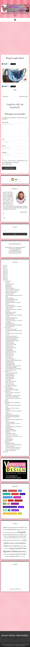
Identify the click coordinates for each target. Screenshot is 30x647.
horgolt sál (9, 537)
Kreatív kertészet (18, 500)
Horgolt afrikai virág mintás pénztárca (13, 395)
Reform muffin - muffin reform (12, 435)
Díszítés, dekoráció (12, 490)
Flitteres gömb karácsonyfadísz (12, 299)
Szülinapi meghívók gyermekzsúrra (12, 415)
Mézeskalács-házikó (9, 293)
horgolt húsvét (11, 534)
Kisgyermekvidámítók (10, 443)
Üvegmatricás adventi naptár (11, 339)
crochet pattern (11, 529)
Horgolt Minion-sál (9, 356)
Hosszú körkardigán (10, 388)
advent (5, 527)
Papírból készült (15, 503)
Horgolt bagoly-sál (9, 357)
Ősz (8, 503)
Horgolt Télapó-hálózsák (15, 250)
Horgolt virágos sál (9, 382)
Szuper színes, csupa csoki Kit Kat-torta (13, 444)
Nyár (5, 503)
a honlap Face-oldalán (17, 207)
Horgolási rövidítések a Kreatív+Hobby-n (14, 360)
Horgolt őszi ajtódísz (10, 374)
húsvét (16, 546)
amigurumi (9, 527)
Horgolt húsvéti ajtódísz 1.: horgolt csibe (14, 426)
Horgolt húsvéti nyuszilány (11, 430)
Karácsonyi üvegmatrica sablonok (12, 340)
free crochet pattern (7, 532)
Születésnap (21, 507)
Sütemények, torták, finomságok (10, 507)
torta (15, 556)
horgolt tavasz (14, 537)
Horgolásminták (17, 497)
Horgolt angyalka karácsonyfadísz (15, 251)
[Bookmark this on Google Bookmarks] (2, 64)
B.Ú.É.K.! (8, 282)
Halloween (22, 494)
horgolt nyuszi (19, 536)
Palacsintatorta (8, 380)
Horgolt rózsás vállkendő (10, 381)
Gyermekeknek (15, 494)
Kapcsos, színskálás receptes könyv (13, 449)
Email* (4, 146)
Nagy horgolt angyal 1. (10, 326)
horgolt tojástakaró (13, 540)
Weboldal (4, 152)
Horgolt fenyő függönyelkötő (11, 317)
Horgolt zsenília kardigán (10, 450)
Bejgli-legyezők (9, 286)
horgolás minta (13, 543)
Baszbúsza (8, 432)
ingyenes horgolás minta (18, 548)
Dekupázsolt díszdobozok (11, 292)
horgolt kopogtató (12, 536)
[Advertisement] (15, 38)
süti (9, 556)
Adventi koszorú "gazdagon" (11, 329)
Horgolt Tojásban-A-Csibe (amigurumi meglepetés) (15, 247)
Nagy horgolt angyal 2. (10, 323)
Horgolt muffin (8, 427)
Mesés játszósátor (9, 440)
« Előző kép (5, 96)
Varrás (19, 513)
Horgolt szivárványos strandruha (12, 389)
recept (23, 554)
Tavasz (5, 510)
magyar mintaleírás (15, 554)
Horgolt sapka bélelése (10, 343)
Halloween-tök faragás (10, 375)
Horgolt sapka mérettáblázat (11, 367)
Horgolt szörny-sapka (10, 354)
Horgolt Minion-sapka (10, 363)
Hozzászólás (5, 122)
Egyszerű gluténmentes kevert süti (12, 337)
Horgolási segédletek (8, 497)
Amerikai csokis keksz (10, 446)
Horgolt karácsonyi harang (11, 351)
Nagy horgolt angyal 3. (10, 305)
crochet (22, 527)
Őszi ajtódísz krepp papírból (11, 385)
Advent (5, 490)
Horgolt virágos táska (10, 377)
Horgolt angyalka (9, 348)
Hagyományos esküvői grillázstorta (12, 416)
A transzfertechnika (9, 341)
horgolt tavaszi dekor (22, 537)
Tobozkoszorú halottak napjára (12, 372)
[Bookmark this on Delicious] (6, 64)
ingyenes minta (10, 551)
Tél (9, 510)
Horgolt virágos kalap (10, 378)
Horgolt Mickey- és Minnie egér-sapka (13, 365)
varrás (22, 556)
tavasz (12, 556)
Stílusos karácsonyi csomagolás (12, 291)
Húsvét (5, 500)
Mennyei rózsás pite (9, 313)
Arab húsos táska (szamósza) (11, 336)
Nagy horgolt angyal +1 (10, 288)
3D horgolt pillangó (9, 439)
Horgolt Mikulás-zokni (10, 319)
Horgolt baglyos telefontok (11, 312)
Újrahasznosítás (15, 510)
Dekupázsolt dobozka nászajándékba (13, 402)
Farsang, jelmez (7, 494)
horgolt (21, 532)
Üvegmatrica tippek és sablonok (10, 513)
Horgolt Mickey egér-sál (10, 358)
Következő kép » (23, 96)
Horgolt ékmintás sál (10, 361)
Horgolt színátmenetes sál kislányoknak (13, 368)
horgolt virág (20, 540)
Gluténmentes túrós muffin (11, 344)
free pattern (15, 532)
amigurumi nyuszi (16, 527)
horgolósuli (11, 546)
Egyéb (20, 490)
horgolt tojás (6, 540)
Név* (3, 139)
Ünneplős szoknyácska (10, 429)
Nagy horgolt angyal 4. (10, 301)
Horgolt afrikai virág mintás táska (12, 396)
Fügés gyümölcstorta (10, 298)
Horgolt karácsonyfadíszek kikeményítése (14, 325)
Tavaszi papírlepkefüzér (10, 422)
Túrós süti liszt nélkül (10, 384)
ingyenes (21, 546)
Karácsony (11, 500)
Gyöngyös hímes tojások (10, 433)
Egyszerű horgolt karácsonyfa (15, 253)
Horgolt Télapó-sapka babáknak (15, 248)
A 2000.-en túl (8, 413)
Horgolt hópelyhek (9, 350)
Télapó (19, 556)
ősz (24, 556)
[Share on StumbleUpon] (4, 64)
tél (17, 556)
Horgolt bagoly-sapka (10, 364)
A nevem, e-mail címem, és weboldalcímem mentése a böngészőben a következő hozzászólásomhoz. (15, 162)
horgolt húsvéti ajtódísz (19, 534)
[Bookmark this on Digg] (7, 64)
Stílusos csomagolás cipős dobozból (13, 289)
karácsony (21, 551)
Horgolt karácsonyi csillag (11, 347)
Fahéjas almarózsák (9, 346)
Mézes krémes (8, 285)
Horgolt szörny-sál (9, 353)
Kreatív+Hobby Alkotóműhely (15, 635)
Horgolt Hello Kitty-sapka (11, 370)
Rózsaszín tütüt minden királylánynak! (13, 447)
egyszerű (25, 529)
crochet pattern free (20, 529)
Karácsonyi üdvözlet (10, 284)
